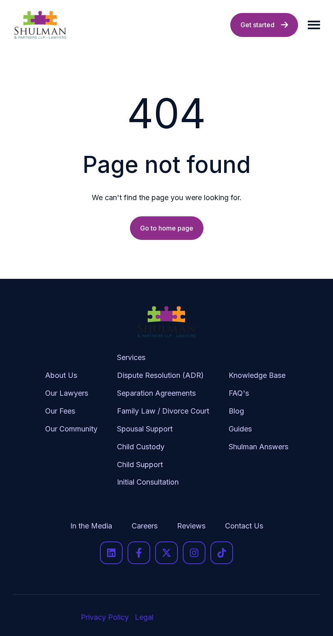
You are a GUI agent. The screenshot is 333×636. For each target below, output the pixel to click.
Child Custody (140, 446)
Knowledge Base (257, 375)
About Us (61, 375)
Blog (236, 411)
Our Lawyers (66, 393)
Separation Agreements (156, 393)
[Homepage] (40, 25)
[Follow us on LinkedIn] (111, 552)
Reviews (191, 526)
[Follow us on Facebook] (139, 552)
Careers (145, 526)
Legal (144, 617)
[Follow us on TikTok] (221, 552)
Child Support (140, 464)
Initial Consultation (148, 482)
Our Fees (60, 411)
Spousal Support (145, 429)
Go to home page (166, 228)
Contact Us (244, 526)
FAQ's (239, 393)
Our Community (71, 429)
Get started (257, 25)
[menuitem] (71, 426)
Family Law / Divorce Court (163, 411)
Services (131, 357)
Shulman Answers (258, 446)
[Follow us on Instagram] (194, 552)
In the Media (91, 526)
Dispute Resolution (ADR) (160, 375)
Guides (240, 429)
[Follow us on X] (166, 552)
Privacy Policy (105, 617)
